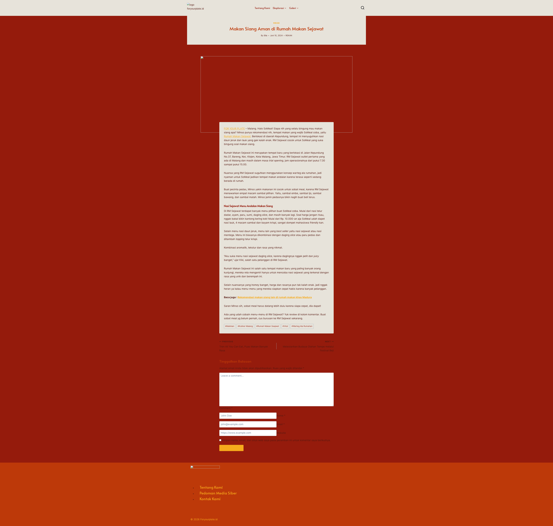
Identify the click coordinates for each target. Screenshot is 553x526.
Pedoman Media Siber (218, 492)
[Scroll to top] (544, 519)
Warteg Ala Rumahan (302, 326)
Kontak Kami (210, 498)
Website (281, 432)
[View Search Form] (362, 8)
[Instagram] (195, 510)
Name (280, 415)
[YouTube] (205, 510)
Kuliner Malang (245, 326)
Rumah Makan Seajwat (267, 326)
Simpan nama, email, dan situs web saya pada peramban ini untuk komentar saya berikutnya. (276, 440)
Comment (226, 408)
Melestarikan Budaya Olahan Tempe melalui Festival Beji (308, 346)
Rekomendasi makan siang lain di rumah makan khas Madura (275, 297)
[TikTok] (215, 510)
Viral (285, 326)
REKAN (276, 23)
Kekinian (229, 326)
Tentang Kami (262, 8)
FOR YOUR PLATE (234, 128)
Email (280, 424)
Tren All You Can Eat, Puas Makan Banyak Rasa (243, 346)
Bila (265, 35)
